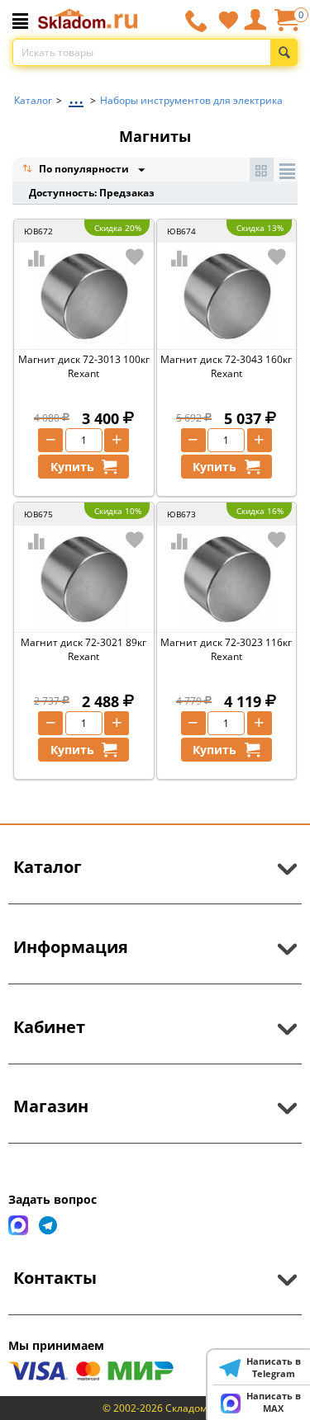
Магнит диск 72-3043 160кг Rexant (226, 366)
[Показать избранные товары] (228, 19)
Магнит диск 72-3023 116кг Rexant (226, 649)
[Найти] (284, 52)
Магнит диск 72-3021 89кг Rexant (83, 649)
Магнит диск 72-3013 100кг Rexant (84, 366)
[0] (286, 26)
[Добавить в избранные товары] (134, 256)
